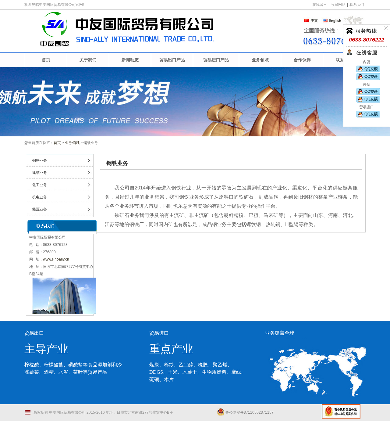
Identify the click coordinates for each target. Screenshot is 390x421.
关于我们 (88, 59)
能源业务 (39, 209)
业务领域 (260, 59)
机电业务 (39, 197)
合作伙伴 (302, 59)
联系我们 (356, 4)
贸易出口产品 (172, 59)
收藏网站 (338, 4)
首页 (46, 59)
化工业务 (39, 185)
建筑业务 (39, 173)
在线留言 (319, 4)
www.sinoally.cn (56, 259)
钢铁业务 (39, 160)
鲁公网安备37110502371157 (249, 412)
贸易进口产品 (216, 59)
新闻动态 (130, 59)
